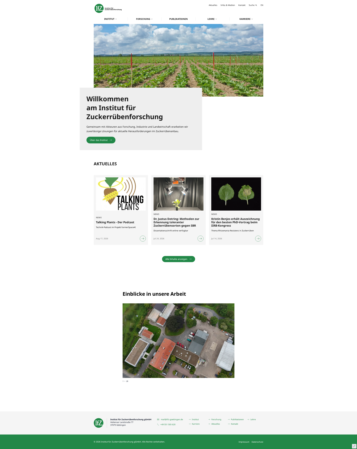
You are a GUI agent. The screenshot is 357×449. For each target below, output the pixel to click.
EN (262, 5)
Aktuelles (213, 5)
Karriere (244, 18)
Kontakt (241, 5)
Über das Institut (99, 140)
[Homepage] (108, 8)
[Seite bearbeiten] (354, 446)
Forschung (143, 18)
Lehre (211, 18)
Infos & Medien (228, 5)
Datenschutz (257, 441)
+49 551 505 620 (167, 424)
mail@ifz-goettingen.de (172, 419)
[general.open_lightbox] (230, 374)
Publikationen (178, 18)
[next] (206, 338)
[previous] (150, 338)
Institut (109, 18)
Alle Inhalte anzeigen (176, 259)
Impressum (244, 441)
